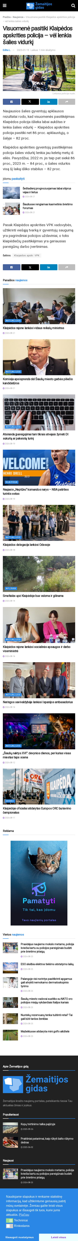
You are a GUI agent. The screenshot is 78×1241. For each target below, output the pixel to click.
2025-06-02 (28, 1147)
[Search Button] (73, 5)
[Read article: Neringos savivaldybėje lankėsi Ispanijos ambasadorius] (39, 680)
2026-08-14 (10, 601)
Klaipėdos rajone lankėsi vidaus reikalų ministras (33, 328)
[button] (9, 1220)
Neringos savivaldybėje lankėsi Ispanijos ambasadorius (38, 702)
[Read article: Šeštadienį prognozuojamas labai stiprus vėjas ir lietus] (11, 193)
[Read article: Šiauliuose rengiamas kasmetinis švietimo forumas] (11, 209)
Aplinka (11, 588)
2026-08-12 (10, 763)
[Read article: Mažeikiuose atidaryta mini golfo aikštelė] (10, 1035)
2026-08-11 (10, 818)
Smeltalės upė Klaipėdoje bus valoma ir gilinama (33, 596)
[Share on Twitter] (30, 102)
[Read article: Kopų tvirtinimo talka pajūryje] (10, 1127)
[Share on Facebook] (11, 102)
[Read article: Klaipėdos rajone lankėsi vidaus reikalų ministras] (39, 306)
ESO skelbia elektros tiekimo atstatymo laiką (47, 964)
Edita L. (7, 50)
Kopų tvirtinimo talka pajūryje (38, 1124)
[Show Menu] (4, 5)
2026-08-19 (10, 444)
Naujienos (18, 17)
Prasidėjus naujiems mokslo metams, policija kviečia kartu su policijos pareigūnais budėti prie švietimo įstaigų (47, 948)
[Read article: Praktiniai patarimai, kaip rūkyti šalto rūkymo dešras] (10, 1142)
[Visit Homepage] (39, 5)
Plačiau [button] (24, 1214)
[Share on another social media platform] (66, 102)
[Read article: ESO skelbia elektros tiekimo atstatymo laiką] (10, 967)
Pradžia (7, 17)
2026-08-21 (29, 197)
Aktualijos (13, 320)
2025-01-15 (23, 50)
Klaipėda (11, 482)
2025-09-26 (28, 1129)
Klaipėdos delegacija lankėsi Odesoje (26, 545)
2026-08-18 (10, 550)
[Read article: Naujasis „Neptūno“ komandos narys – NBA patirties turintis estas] (39, 468)
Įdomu (10, 801)
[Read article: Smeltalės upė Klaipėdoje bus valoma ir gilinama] (39, 574)
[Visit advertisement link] (39, 883)
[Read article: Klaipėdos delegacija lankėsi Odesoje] (39, 523)
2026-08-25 (28, 956)
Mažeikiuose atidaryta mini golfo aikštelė (45, 1031)
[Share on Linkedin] (49, 102)
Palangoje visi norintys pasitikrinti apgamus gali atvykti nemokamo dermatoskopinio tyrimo (46, 982)
